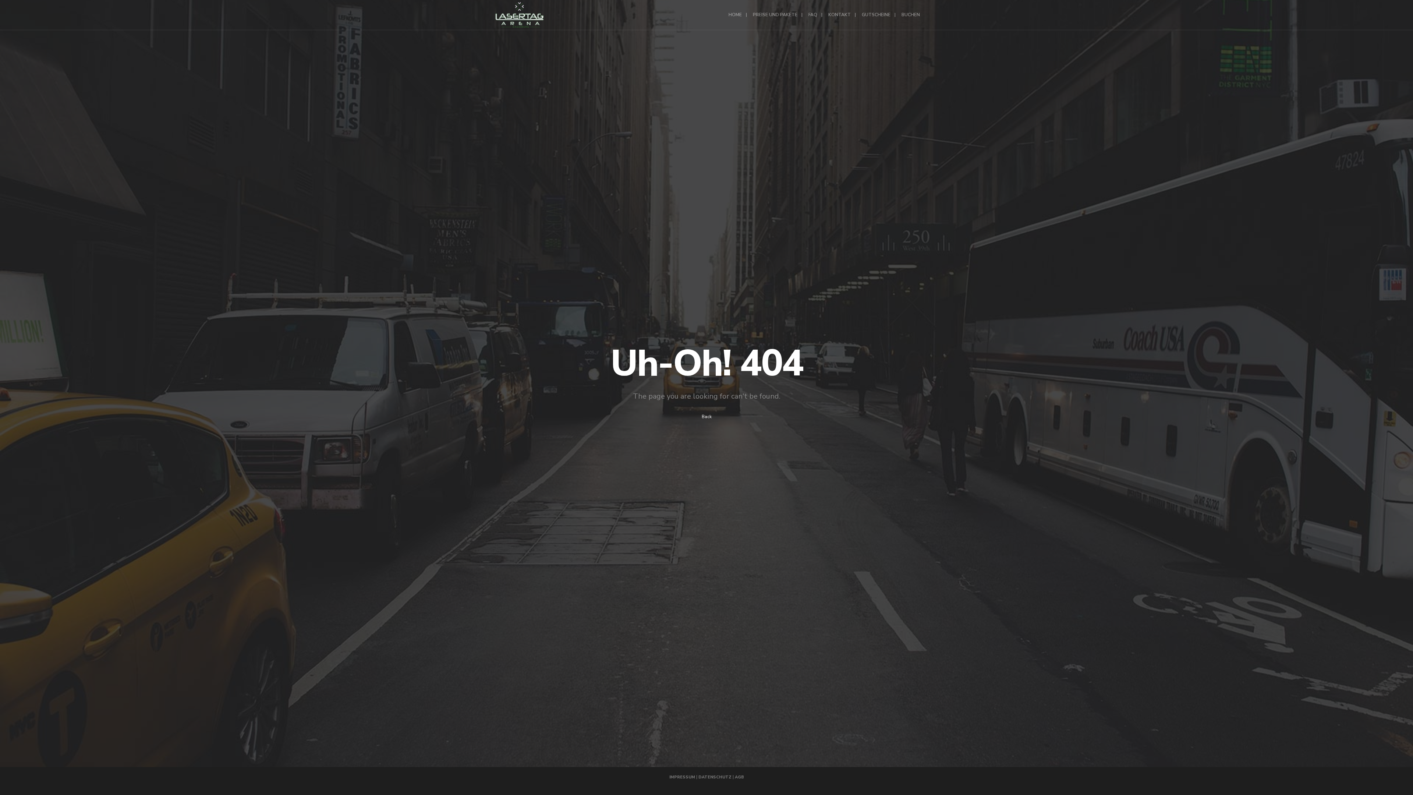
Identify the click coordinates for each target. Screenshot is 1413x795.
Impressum (682, 777)
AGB (739, 777)
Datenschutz (715, 777)
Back (707, 417)
